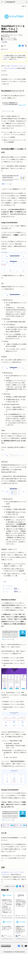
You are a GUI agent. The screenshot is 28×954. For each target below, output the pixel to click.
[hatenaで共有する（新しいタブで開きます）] (20, 46)
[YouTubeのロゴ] (26, 946)
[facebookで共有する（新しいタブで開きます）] (23, 46)
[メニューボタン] (2, 2)
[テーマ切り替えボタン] (26, 2)
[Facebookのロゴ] (19, 946)
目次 (23, 6)
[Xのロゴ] (22, 946)
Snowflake (5, 42)
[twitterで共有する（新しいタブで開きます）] (26, 46)
